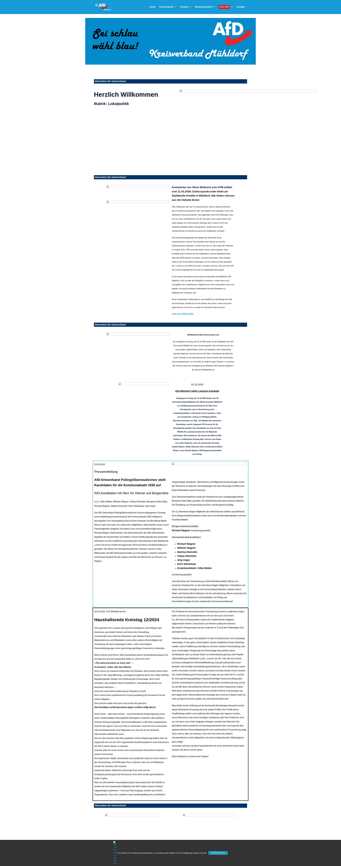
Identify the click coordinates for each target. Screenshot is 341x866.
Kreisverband (166, 7)
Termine (184, 7)
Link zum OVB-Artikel (182, 314)
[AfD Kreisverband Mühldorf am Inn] (103, 6)
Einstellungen (218, 853)
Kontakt (241, 7)
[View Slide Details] (170, 41)
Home (153, 7)
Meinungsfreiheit (203, 7)
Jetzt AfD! (224, 7)
